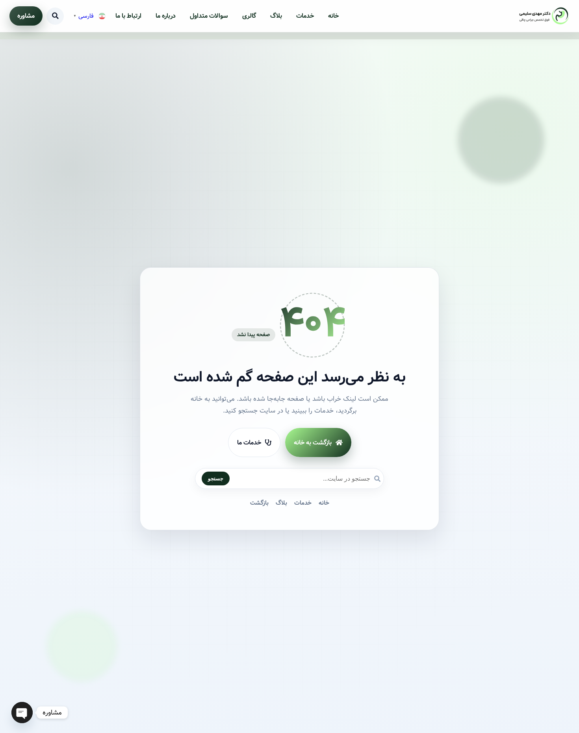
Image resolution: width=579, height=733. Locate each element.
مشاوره (26, 16)
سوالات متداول (209, 16)
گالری (249, 16)
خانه (333, 16)
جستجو (215, 478)
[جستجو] (55, 16)
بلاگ (276, 16)
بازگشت (259, 503)
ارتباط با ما (128, 16)
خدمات (305, 16)
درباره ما (166, 16)
